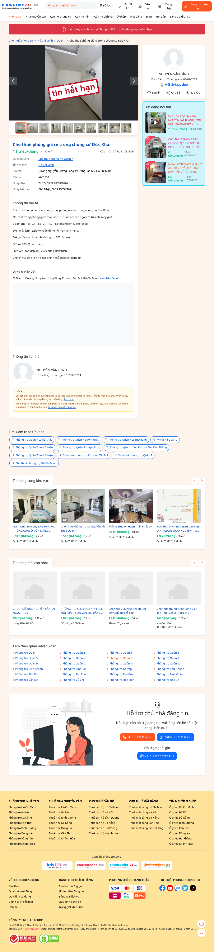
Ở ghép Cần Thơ (179, 828)
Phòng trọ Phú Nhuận (170, 669)
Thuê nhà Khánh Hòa (62, 838)
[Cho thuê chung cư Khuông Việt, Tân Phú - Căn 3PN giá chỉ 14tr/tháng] (179, 588)
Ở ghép (121, 16)
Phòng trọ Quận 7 (121, 658)
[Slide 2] (32, 128)
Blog (149, 16)
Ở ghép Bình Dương (181, 823)
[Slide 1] (21, 128)
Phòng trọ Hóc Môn (122, 680)
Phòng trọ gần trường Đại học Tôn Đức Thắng (138, 447)
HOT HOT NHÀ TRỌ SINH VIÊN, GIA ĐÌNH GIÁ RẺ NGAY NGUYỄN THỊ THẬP (178, 529)
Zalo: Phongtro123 (159, 756)
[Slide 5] (67, 128)
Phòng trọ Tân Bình (27, 674)
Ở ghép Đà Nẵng (179, 817)
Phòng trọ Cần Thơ (20, 823)
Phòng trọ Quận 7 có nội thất (33, 439)
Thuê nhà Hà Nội (59, 812)
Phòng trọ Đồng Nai (21, 833)
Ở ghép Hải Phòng (180, 838)
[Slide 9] (114, 128)
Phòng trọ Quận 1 (26, 652)
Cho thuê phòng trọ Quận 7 (55, 159)
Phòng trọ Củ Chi (73, 680)
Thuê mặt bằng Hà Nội (143, 812)
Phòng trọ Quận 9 (26, 663)
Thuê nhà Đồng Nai (61, 828)
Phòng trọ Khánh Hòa (22, 844)
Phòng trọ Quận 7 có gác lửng (81, 447)
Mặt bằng (136, 16)
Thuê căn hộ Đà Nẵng (102, 823)
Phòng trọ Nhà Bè (168, 680)
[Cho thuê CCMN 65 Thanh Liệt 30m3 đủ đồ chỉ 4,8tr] (131, 588)
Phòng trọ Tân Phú (74, 674)
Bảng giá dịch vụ (180, 16)
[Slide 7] (91, 128)
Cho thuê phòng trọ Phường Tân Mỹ (85, 455)
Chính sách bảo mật (21, 902)
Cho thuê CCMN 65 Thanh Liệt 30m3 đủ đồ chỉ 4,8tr (127, 611)
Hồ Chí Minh (46, 165)
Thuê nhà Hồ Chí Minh (62, 807)
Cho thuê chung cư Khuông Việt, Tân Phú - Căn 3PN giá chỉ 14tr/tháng (177, 611)
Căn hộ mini (82, 16)
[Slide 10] (126, 128)
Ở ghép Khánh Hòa (181, 844)
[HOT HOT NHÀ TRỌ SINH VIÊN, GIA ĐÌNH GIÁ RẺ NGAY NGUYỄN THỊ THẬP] (179, 506)
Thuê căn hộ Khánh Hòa (103, 833)
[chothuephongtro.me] (156, 865)
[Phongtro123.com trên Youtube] (170, 890)
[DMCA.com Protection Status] (49, 938)
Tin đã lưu (128, 6)
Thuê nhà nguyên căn (65, 801)
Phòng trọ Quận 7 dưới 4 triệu (80, 439)
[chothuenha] (90, 865)
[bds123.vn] (57, 865)
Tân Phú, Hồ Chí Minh (170, 627)
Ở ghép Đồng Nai (179, 833)
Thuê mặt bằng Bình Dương (146, 828)
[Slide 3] (44, 128)
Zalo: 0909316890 (177, 737)
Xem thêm (69, 399)
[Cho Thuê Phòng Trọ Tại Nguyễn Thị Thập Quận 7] (83, 506)
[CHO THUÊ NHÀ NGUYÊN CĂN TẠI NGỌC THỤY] (35, 588)
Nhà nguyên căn (35, 16)
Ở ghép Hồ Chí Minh (181, 807)
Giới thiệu (14, 886)
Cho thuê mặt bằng (143, 801)
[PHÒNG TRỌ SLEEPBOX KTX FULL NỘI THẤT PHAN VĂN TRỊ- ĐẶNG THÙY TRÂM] (83, 588)
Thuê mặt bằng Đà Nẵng (144, 817)
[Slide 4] (56, 128)
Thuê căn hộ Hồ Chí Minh (104, 807)
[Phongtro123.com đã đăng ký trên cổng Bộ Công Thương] (22, 938)
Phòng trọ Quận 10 (74, 663)
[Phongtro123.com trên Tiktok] (193, 890)
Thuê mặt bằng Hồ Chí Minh (146, 807)
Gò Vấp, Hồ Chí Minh (73, 623)
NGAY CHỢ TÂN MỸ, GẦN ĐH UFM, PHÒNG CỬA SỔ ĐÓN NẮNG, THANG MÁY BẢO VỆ (34, 529)
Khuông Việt (164, 623)
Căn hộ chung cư (60, 16)
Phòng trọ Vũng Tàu (21, 838)
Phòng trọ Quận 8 (168, 658)
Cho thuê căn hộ (101, 801)
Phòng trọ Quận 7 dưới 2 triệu (34, 447)
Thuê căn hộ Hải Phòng (103, 828)
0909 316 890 (32, 928)
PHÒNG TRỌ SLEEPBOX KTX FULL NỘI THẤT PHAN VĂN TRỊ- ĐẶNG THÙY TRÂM (82, 611)
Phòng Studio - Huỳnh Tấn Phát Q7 (130, 526)
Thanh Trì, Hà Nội (119, 623)
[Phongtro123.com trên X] (185, 890)
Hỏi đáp (161, 16)
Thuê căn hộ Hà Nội (101, 812)
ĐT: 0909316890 (139, 737)
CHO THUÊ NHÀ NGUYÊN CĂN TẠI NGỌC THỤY (34, 611)
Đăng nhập (168, 6)
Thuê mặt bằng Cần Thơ (144, 823)
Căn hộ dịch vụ (103, 16)
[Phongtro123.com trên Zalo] (178, 890)
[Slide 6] (79, 128)
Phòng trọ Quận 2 (73, 652)
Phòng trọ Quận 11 (121, 663)
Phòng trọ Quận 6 (73, 658)
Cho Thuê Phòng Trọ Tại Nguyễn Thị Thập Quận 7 (83, 528)
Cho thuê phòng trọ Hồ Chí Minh (35, 463)
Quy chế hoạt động (20, 891)
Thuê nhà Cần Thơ (60, 833)
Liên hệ (13, 907)
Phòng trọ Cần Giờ (26, 680)
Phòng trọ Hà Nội (19, 812)
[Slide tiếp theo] (132, 81)
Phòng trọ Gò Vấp (121, 669)
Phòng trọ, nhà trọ (24, 801)
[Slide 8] (102, 128)
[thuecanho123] (123, 865)
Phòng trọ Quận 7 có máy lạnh (128, 439)
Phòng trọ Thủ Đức (121, 674)
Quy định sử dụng (20, 896)
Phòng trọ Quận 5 (26, 658)
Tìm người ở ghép (182, 801)
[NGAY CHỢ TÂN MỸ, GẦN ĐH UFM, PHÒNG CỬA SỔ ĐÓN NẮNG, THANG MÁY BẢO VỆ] (35, 506)
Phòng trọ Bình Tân (74, 669)
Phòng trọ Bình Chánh (170, 674)
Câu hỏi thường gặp (71, 886)
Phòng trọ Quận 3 (121, 652)
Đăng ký (148, 6)
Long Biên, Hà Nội (23, 623)
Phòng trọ (15, 16)
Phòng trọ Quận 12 (168, 663)
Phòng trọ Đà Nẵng (20, 817)
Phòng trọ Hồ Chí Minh (22, 807)
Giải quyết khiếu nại (71, 907)
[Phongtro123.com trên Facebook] (162, 890)
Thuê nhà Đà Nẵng (60, 823)
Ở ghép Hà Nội (178, 812)
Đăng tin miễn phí (199, 6)
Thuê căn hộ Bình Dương (104, 817)
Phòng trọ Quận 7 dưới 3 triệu (34, 455)
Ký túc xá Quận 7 (167, 439)
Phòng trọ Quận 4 (168, 652)
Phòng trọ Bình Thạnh (29, 669)
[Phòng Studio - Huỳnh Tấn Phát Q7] (131, 506)
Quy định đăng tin (70, 902)
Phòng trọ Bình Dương (22, 828)
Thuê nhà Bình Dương (62, 817)
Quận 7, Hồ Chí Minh (25, 541)
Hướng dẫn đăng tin (71, 891)
